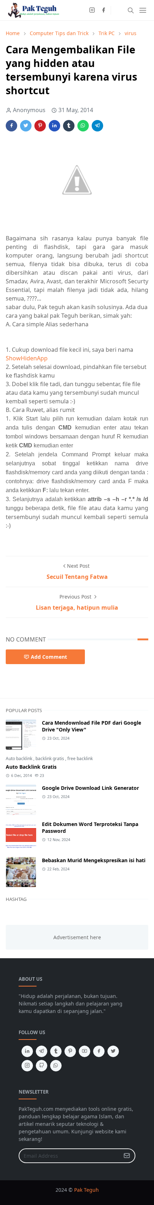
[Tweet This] (26, 125)
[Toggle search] (130, 10)
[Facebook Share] (11, 125)
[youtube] (84, 1051)
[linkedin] (27, 1051)
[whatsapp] (56, 1065)
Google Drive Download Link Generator (90, 787)
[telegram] (41, 1051)
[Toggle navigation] (142, 10)
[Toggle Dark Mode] (118, 10)
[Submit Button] (127, 1155)
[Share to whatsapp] (83, 125)
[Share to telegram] (97, 125)
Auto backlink (19, 758)
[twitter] (113, 1051)
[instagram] (92, 10)
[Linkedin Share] (54, 125)
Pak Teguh (86, 1189)
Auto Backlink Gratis (31, 766)
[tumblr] (56, 1051)
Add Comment (49, 656)
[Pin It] (40, 125)
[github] (41, 1065)
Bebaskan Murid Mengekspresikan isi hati (93, 860)
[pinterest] (70, 1051)
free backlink (80, 758)
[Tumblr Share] (68, 125)
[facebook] (103, 10)
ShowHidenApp (27, 358)
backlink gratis (50, 758)
